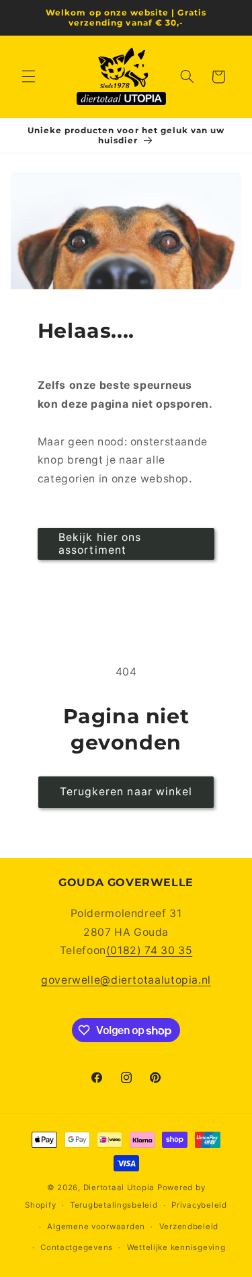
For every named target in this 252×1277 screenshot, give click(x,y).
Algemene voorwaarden (96, 1226)
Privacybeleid (199, 1205)
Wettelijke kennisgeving (176, 1247)
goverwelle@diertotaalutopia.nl (126, 980)
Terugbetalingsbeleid (114, 1205)
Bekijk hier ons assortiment (99, 543)
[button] (28, 76)
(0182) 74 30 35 (149, 950)
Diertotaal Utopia (119, 1187)
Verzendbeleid (189, 1226)
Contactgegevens (76, 1247)
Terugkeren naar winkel (126, 791)
